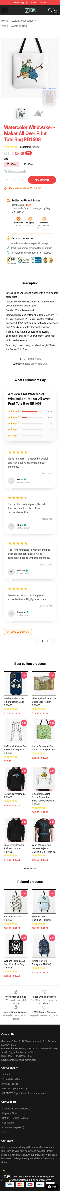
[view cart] (55, 10)
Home (4, 20)
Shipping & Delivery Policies (16, 1108)
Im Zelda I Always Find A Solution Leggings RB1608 (15, 749)
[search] (50, 10)
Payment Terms (10, 1113)
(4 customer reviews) (29, 147)
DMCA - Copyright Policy (14, 1088)
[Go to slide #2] (39, 114)
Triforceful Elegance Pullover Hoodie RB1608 (14, 848)
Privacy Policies (10, 1083)
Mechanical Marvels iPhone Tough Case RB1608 (14, 702)
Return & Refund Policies (15, 1118)
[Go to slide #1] (21, 114)
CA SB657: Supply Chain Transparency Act (24, 1093)
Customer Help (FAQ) (13, 1127)
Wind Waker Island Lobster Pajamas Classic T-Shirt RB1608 (43, 848)
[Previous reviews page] (37, 641)
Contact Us (8, 1122)
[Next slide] (53, 67)
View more (30, 868)
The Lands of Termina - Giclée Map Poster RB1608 (44, 702)
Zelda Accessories (23, 20)
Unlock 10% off (7, 1176)
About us (7, 1074)
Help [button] (54, 1187)
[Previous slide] (6, 67)
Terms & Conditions (12, 1079)
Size (6, 159)
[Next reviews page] (53, 641)
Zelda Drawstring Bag (14, 26)
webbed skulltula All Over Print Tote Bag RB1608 (14, 964)
